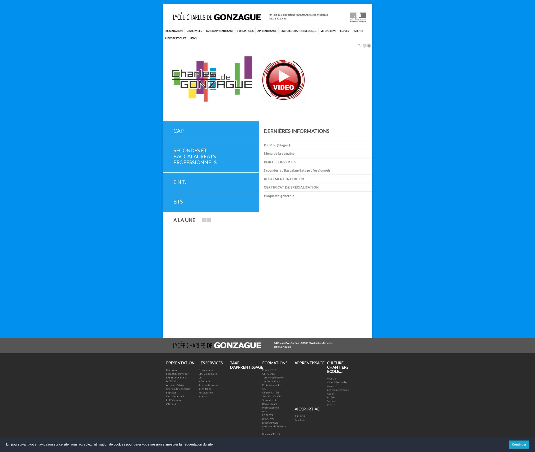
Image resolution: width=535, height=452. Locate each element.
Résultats (300, 419)
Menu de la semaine (279, 153)
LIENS (193, 38)
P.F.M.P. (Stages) (277, 145)
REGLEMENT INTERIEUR (284, 179)
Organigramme (207, 370)
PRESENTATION (174, 30)
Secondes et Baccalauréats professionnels (297, 170)
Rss (365, 46)
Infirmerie (204, 381)
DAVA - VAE (268, 418)
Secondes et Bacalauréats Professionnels (270, 404)
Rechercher (359, 45)
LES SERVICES (194, 30)
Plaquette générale (279, 196)
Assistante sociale (209, 385)
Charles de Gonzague (178, 388)
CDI (201, 377)
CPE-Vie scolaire (208, 373)
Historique (172, 370)
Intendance (205, 388)
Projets (331, 397)
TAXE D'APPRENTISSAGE (219, 30)
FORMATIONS (245, 30)
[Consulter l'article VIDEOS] (267, 80)
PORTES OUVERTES (280, 162)
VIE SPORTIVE (328, 30)
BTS (264, 411)
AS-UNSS (300, 416)
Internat (203, 396)
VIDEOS (331, 378)
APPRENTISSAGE (266, 30)
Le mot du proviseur (177, 373)
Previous (356, 116)
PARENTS (358, 30)
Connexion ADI (369, 46)
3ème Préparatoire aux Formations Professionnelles (273, 381)
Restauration (206, 392)
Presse (331, 404)
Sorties (331, 401)
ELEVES (344, 30)
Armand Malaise (175, 385)
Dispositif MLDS (271, 433)
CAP (264, 388)
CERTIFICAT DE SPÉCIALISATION (291, 187)
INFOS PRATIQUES (175, 38)
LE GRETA (267, 415)
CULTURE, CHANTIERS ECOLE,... (298, 30)
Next (370, 116)
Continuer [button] (519, 444)
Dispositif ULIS (270, 422)
